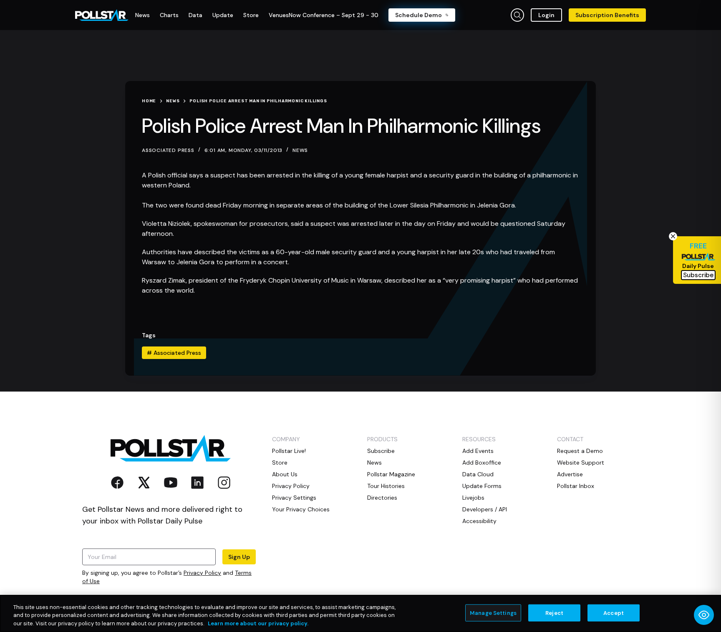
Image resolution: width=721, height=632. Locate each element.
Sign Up (239, 557)
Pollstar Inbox (575, 486)
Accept (613, 612)
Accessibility (479, 521)
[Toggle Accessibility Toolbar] (704, 615)
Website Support (580, 462)
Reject (554, 612)
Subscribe (381, 451)
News (300, 150)
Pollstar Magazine (391, 474)
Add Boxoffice (481, 462)
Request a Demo (580, 451)
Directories (382, 497)
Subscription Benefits (607, 15)
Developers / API (484, 509)
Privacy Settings (294, 497)
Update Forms (482, 486)
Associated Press (174, 352)
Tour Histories (386, 486)
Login (546, 15)
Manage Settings (493, 612)
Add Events (478, 451)
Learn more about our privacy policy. (258, 623)
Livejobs (473, 497)
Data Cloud (478, 474)
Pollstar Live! (289, 451)
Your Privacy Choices (301, 509)
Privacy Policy (202, 572)
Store (279, 462)
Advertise (570, 474)
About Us (284, 474)
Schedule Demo (418, 15)
